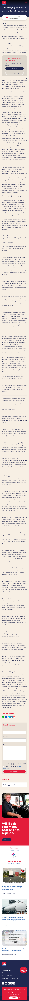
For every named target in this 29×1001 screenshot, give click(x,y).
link (12, 147)
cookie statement (20, 992)
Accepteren (13, 997)
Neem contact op (14, 73)
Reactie (5, 745)
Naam (5, 729)
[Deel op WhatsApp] (3, 717)
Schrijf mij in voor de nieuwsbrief (17, 764)
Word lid (14, 68)
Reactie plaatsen (14, 771)
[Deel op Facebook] (6, 717)
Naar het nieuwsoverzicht (14, 863)
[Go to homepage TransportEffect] (4, 3)
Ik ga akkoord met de (12, 767)
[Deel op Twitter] (9, 717)
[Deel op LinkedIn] (11, 717)
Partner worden (14, 850)
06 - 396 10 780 (13, 978)
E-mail (5, 737)
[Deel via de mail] (14, 717)
